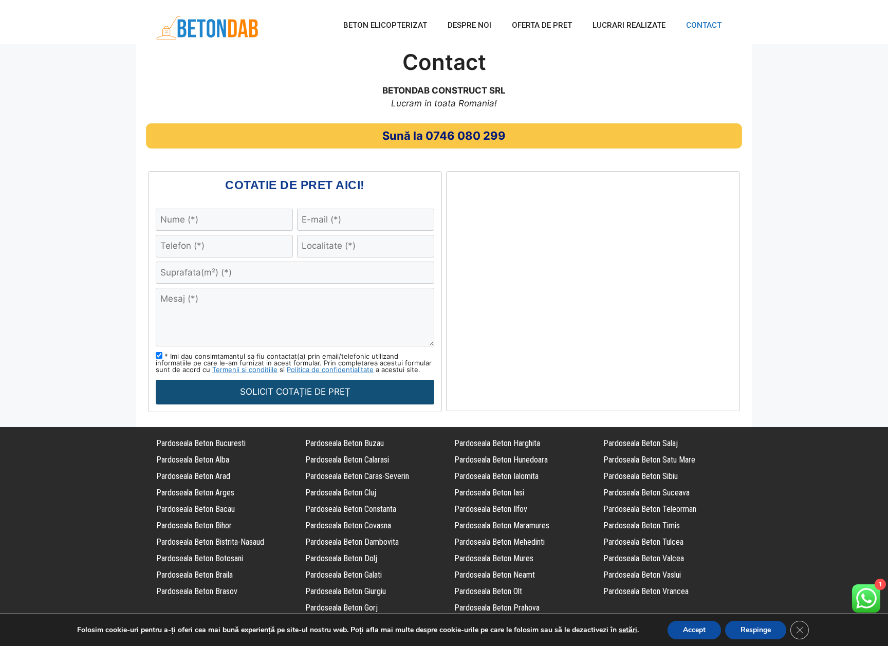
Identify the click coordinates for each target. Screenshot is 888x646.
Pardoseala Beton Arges (195, 492)
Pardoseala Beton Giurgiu (345, 591)
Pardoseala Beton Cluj (340, 492)
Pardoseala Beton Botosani (199, 558)
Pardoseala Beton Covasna (348, 525)
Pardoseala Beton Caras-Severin (357, 476)
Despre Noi (469, 25)
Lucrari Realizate (629, 25)
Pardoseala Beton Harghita (497, 443)
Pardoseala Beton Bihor (194, 525)
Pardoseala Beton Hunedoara (501, 460)
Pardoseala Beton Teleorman (649, 509)
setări (628, 630)
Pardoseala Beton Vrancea (646, 591)
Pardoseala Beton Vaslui (642, 575)
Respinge (756, 630)
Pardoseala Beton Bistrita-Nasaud (210, 542)
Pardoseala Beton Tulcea (643, 542)
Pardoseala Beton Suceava (646, 492)
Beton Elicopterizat (385, 25)
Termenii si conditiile (245, 369)
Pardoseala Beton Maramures (501, 525)
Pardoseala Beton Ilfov (490, 509)
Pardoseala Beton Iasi (489, 492)
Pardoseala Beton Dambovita (352, 542)
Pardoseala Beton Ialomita (496, 476)
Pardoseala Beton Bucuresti (201, 443)
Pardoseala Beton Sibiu (640, 476)
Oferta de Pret (542, 25)
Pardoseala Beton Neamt (494, 575)
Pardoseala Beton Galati (343, 575)
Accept (694, 630)
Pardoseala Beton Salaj (640, 443)
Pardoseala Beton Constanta (350, 509)
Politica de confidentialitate (330, 369)
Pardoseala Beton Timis (641, 525)
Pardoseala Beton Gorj (341, 608)
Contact (703, 25)
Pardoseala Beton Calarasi (347, 460)
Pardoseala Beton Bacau (195, 509)
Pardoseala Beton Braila (194, 575)
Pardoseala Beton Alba (192, 460)
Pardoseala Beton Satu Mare (649, 460)
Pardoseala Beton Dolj (341, 558)
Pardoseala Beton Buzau (344, 443)
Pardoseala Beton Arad (193, 476)
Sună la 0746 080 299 (444, 135)
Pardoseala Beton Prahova (497, 608)
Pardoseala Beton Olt (488, 591)
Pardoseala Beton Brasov (196, 591)
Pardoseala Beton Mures (493, 558)
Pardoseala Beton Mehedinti (499, 542)
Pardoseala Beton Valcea (643, 558)
